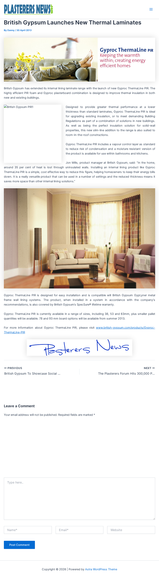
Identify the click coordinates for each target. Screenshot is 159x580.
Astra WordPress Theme (101, 569)
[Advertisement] (79, 448)
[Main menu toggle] (151, 9)
